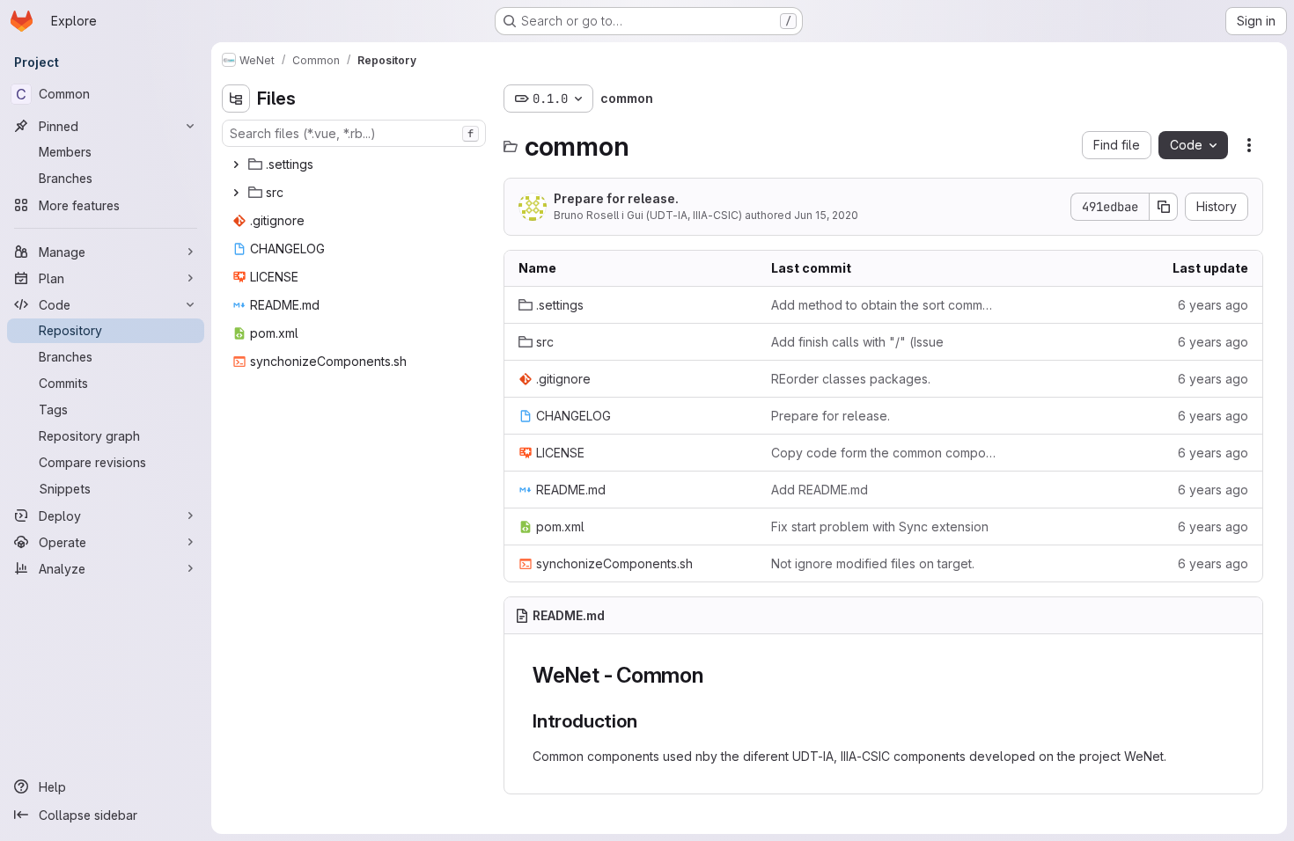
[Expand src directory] (235, 192)
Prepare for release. (616, 198)
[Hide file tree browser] (236, 98)
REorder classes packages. (850, 378)
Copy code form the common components (883, 452)
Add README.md (819, 489)
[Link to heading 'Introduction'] (646, 721)
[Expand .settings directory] (235, 164)
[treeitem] (355, 164)
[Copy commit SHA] (1164, 207)
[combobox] (354, 133)
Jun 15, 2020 (826, 215)
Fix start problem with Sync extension (880, 526)
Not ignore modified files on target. (872, 563)
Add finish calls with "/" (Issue (857, 341)
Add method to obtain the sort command (883, 304)
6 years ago (1213, 304)
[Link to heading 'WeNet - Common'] (714, 675)
